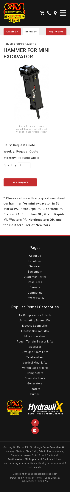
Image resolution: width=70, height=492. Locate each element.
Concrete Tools (35, 378)
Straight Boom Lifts (35, 351)
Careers (35, 287)
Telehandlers (35, 357)
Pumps (35, 394)
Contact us (35, 292)
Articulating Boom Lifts (35, 320)
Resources (35, 282)
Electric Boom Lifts (35, 325)
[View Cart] (42, 13)
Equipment (35, 271)
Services (35, 266)
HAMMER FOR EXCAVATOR (20, 44)
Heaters (35, 388)
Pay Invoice (56, 31)
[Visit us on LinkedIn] (35, 430)
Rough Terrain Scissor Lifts (35, 341)
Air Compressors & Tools (35, 315)
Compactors (35, 373)
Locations (35, 261)
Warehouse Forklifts (35, 367)
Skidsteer (35, 346)
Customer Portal (35, 276)
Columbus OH (57, 447)
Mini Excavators (35, 336)
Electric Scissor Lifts (35, 331)
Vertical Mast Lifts (35, 362)
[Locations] (55, 13)
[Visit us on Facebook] (35, 423)
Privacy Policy (35, 297)
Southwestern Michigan (22, 459)
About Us (35, 255)
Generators (35, 383)
